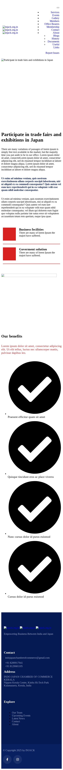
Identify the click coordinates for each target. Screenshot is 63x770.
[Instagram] (17, 759)
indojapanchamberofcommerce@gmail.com (27, 657)
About (56, 32)
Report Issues (52, 52)
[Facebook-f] (7, 759)
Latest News (18, 718)
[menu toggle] (58, 7)
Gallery (55, 18)
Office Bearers (51, 24)
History (55, 38)
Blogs (56, 35)
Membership (53, 26)
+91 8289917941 (14, 662)
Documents (53, 41)
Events (55, 15)
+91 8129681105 (14, 666)
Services (55, 12)
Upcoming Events (21, 715)
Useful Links (55, 46)
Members (54, 21)
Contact (55, 29)
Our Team (17, 712)
